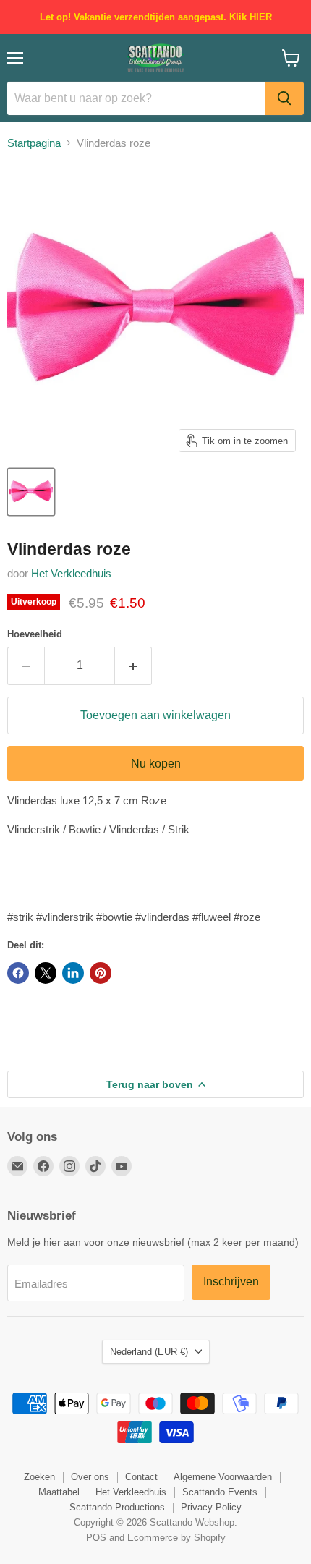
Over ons (90, 1476)
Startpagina (34, 143)
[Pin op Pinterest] (100, 973)
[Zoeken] (284, 98)
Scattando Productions (117, 1507)
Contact (141, 1476)
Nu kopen (156, 763)
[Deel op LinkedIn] (73, 973)
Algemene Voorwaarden (223, 1476)
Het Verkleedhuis (71, 573)
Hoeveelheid (34, 634)
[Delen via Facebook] (18, 973)
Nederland (149, 1351)
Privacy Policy (211, 1507)
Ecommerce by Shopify (176, 1537)
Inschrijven (231, 1281)
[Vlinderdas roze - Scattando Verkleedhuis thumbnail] (31, 492)
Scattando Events (219, 1492)
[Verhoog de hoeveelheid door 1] (133, 665)
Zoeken (39, 1476)
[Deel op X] (45, 973)
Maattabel (59, 1492)
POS (96, 1537)
